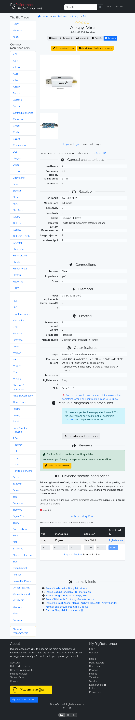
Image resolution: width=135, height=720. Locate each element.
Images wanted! (18, 673)
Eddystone (19, 177)
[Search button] (100, 7)
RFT (15, 451)
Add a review (65, 48)
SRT (15, 542)
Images (93, 673)
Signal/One (19, 516)
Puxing (16, 415)
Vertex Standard (21, 594)
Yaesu (16, 37)
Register (119, 6)
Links (92, 688)
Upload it (70, 419)
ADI (15, 54)
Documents (95, 666)
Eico (15, 184)
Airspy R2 (101, 153)
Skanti (16, 522)
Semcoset (18, 503)
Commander (20, 145)
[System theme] (61, 715)
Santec (16, 490)
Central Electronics (23, 113)
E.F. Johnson (19, 171)
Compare (111, 38)
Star (15, 561)
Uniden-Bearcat (21, 587)
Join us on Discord (25, 699)
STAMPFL (18, 548)
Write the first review (58, 465)
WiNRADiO (19, 600)
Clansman (18, 119)
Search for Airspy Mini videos (66, 588)
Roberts (17, 464)
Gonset (17, 229)
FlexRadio (18, 210)
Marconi (17, 353)
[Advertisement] (104, 75)
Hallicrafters (19, 249)
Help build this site (20, 666)
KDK (15, 327)
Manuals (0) (67, 38)
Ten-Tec (17, 574)
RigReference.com (75, 704)
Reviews (93, 670)
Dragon (17, 158)
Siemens (17, 509)
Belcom (17, 106)
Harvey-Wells (20, 268)
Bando (16, 93)
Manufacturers (60, 16)
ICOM (16, 24)
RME (15, 457)
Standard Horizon (22, 555)
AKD (15, 61)
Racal (16, 421)
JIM (15, 301)
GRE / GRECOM (21, 236)
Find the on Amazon (63, 610)
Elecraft (17, 190)
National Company (23, 395)
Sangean (17, 483)
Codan (16, 132)
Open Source (20, 402)
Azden (16, 87)
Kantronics (18, 320)
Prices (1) (98, 38)
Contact (14, 681)
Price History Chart (83, 516)
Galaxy (16, 216)
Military (17, 366)
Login (109, 6)
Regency (18, 444)
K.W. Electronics (21, 314)
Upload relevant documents (82, 436)
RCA (15, 438)
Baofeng (17, 100)
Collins (16, 138)
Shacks (93, 681)
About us (15, 662)
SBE (15, 496)
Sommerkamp (20, 529)
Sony (15, 535)
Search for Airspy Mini (66, 595)
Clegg (16, 125)
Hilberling (18, 281)
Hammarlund (20, 255)
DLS (15, 151)
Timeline (93, 677)
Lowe (16, 346)
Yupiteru (17, 620)
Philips (16, 408)
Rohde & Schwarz (22, 471)
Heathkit (17, 275)
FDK (15, 203)
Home (44, 16)
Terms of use (17, 677)
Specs (54, 38)
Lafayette (18, 340)
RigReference (115, 540)
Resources (95, 692)
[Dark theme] (74, 715)
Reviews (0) (83, 38)
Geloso (17, 223)
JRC (15, 307)
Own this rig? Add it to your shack (96, 48)
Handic (16, 262)
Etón (15, 197)
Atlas (15, 80)
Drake (16, 164)
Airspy (75, 16)
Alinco (16, 67)
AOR (15, 74)
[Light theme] (68, 715)
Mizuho (17, 379)
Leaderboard (96, 684)
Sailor (16, 477)
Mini (85, 16)
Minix (15, 372)
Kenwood (18, 30)
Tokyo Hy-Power (22, 581)
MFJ (15, 359)
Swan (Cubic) (20, 568)
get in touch (72, 656)
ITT (14, 294)
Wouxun (17, 607)
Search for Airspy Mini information (68, 592)
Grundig (17, 242)
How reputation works (22, 670)
